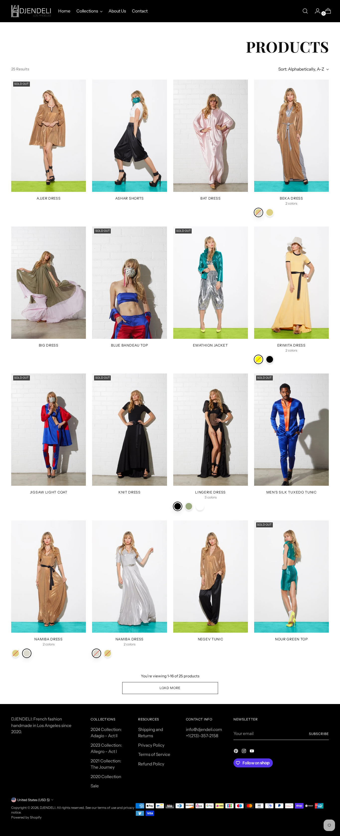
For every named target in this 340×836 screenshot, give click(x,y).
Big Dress (48, 345)
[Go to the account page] (316, 11)
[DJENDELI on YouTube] (252, 751)
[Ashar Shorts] (129, 136)
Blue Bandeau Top (129, 345)
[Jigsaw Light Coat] (48, 429)
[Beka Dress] (291, 136)
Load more (170, 688)
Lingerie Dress (210, 492)
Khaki (188, 506)
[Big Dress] (48, 283)
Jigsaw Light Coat (48, 492)
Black (269, 359)
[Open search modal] (305, 11)
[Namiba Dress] (48, 576)
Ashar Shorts (129, 198)
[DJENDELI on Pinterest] (236, 751)
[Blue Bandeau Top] (129, 283)
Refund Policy (151, 763)
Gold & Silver (258, 212)
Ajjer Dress (49, 198)
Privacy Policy (151, 745)
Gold (15, 653)
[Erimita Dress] (291, 283)
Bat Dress (210, 198)
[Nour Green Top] (291, 576)
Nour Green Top (291, 639)
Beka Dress (291, 198)
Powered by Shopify (26, 817)
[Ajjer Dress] (48, 136)
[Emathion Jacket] (210, 283)
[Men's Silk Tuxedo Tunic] (291, 429)
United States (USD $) (33, 800)
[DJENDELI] (31, 11)
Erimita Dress (291, 345)
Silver (26, 653)
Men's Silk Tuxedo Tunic (291, 492)
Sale (95, 785)
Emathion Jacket (210, 345)
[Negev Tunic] (210, 576)
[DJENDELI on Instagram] (244, 751)
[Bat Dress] (210, 136)
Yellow (258, 359)
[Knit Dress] (129, 429)
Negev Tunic (210, 639)
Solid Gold (269, 212)
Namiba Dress (48, 639)
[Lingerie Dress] (210, 429)
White (200, 506)
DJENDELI (47, 808)
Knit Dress (129, 492)
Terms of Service (154, 754)
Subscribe (319, 734)
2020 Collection (106, 776)
